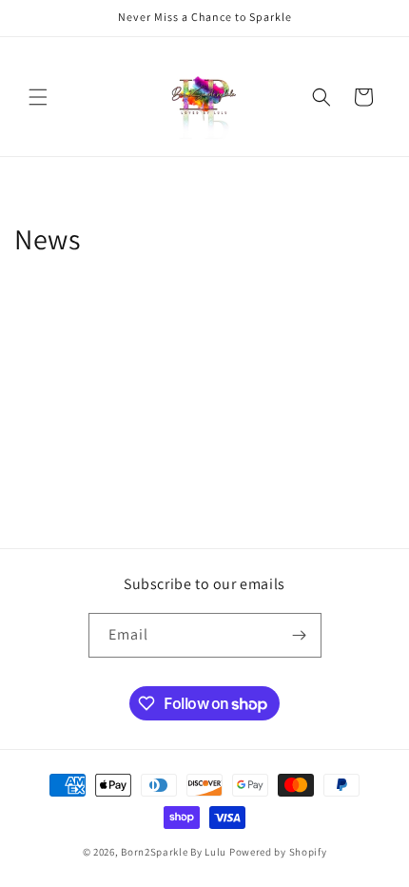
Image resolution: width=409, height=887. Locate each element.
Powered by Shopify (278, 851)
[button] (38, 97)
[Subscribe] (300, 635)
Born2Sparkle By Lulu (173, 851)
